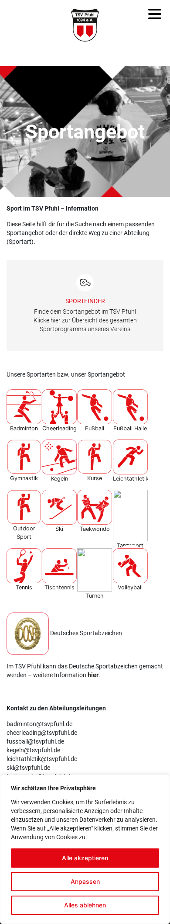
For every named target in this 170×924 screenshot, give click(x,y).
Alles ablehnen (85, 905)
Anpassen (85, 881)
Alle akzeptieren (85, 858)
